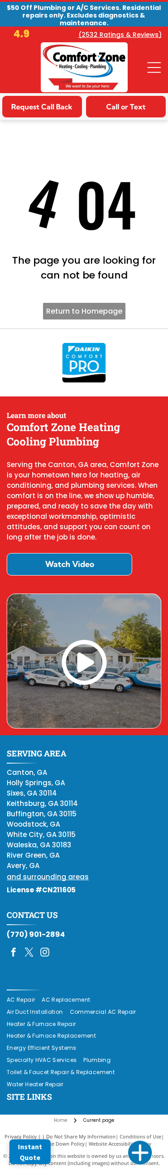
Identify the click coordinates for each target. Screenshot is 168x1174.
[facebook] (13, 953)
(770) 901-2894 (36, 934)
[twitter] (29, 953)
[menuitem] (24, 1000)
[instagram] (45, 953)
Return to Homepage (84, 311)
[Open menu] (154, 67)
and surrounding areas (48, 877)
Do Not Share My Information (81, 1136)
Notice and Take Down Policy (51, 1143)
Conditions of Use (140, 1136)
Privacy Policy (20, 1136)
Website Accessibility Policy (120, 1143)
